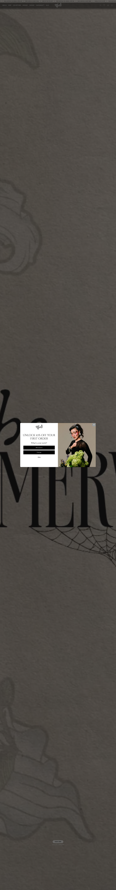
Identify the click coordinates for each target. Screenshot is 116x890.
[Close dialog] (94, 425)
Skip (39, 457)
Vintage (39, 452)
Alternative (39, 447)
